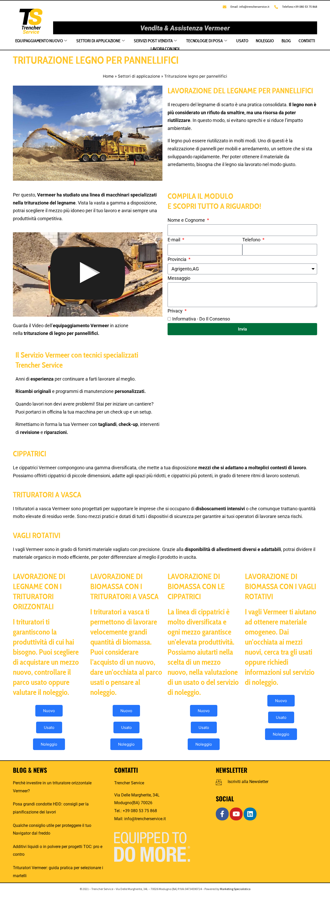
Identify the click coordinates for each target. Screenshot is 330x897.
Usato (242, 40)
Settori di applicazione (139, 76)
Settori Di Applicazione (98, 40)
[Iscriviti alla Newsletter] (219, 782)
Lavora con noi (165, 48)
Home (108, 76)
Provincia (177, 259)
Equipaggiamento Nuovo (39, 40)
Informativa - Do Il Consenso (201, 319)
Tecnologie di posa (204, 40)
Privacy (176, 311)
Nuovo (49, 710)
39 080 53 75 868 (141, 810)
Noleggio (265, 40)
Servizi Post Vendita (153, 40)
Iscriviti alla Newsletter (248, 781)
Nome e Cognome (187, 220)
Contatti (307, 40)
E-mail (174, 239)
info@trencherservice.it (145, 818)
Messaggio (179, 278)
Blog (286, 40)
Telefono (251, 239)
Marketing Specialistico (235, 889)
